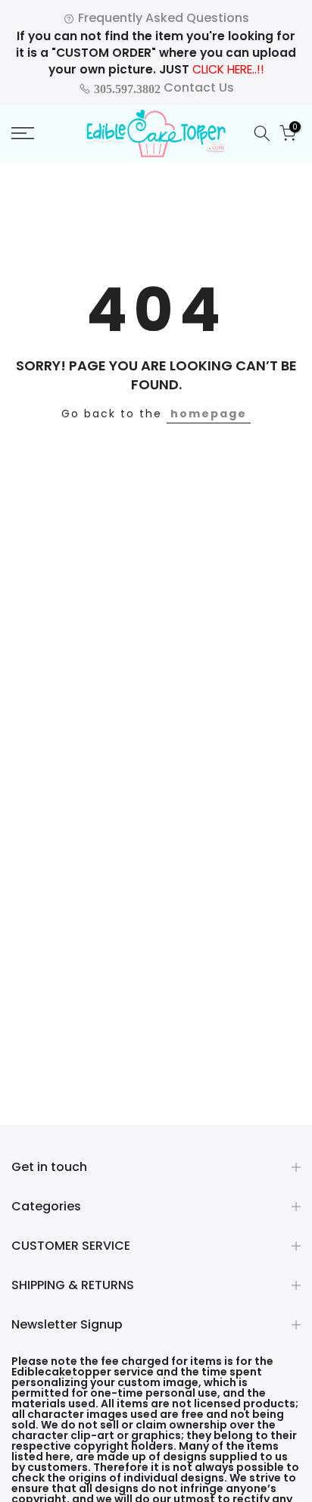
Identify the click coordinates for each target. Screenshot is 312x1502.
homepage (208, 413)
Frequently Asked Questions (162, 18)
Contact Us (162, 87)
